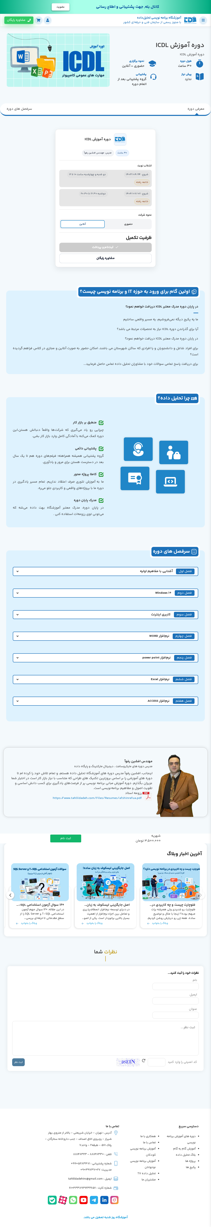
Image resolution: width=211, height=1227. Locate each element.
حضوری (128, 224)
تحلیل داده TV (146, 1173)
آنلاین (82, 224)
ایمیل (193, 994)
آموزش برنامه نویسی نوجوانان (143, 1164)
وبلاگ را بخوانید (160, 923)
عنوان (193, 1009)
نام (195, 980)
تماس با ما (149, 1142)
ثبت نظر (18, 1062)
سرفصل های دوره (19, 109)
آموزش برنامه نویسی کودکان (143, 1152)
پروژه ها (190, 1161)
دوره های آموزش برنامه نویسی (181, 1139)
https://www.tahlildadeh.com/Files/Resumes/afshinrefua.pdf (97, 798)
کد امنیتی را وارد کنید (182, 1062)
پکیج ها (191, 1167)
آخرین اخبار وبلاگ (184, 854)
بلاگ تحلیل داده (186, 1155)
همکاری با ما (148, 1136)
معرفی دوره (196, 109)
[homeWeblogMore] (171, 882)
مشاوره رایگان (105, 258)
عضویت (60, 7)
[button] (10, 895)
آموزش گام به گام (184, 1149)
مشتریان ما (149, 1180)
